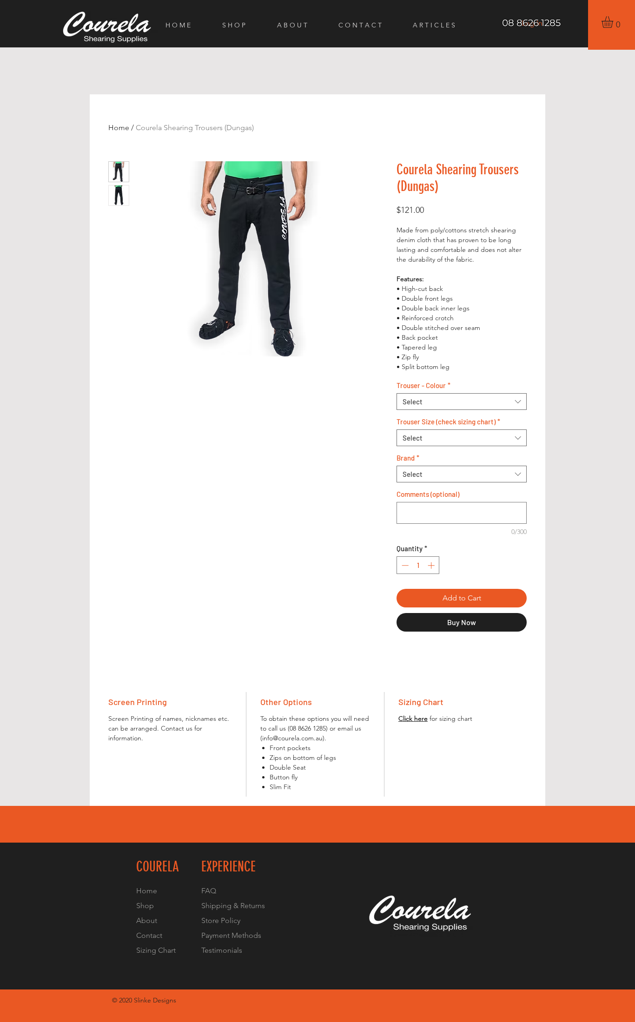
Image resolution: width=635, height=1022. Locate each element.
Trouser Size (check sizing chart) (448, 421)
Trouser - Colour (423, 385)
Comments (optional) (428, 494)
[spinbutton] (418, 565)
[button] (614, 22)
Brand (408, 458)
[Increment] (432, 565)
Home (118, 127)
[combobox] (462, 401)
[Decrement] (404, 565)
